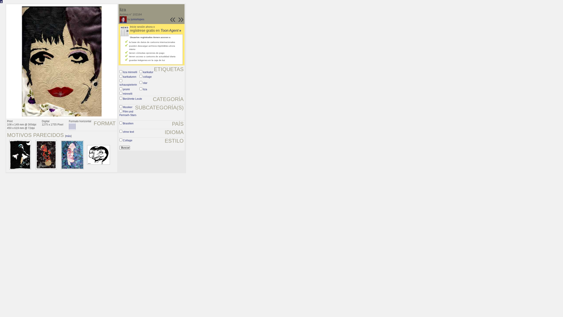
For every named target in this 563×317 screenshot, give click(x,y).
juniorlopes (137, 19)
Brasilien (128, 123)
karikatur (148, 72)
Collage (127, 140)
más (68, 136)
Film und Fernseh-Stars (127, 113)
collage (147, 76)
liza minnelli (130, 72)
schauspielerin (128, 84)
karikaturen (129, 76)
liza (145, 89)
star (145, 83)
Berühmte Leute (132, 98)
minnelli (127, 93)
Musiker (127, 107)
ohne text (128, 131)
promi (126, 89)
